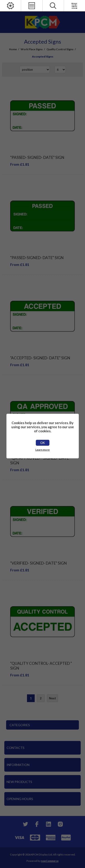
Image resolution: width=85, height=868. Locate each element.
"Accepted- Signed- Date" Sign (40, 357)
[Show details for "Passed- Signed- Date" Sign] (42, 115)
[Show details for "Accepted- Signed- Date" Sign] (42, 316)
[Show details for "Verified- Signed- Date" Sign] (42, 521)
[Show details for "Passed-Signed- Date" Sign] (42, 216)
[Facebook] (36, 824)
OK (42, 443)
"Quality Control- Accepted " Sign (41, 665)
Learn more (42, 449)
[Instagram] (60, 824)
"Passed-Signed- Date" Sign (37, 257)
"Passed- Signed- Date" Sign (37, 157)
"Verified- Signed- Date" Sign (38, 563)
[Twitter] (25, 824)
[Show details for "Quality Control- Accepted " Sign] (42, 621)
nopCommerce (49, 860)
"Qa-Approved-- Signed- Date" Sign (40, 460)
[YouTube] (48, 824)
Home (13, 49)
